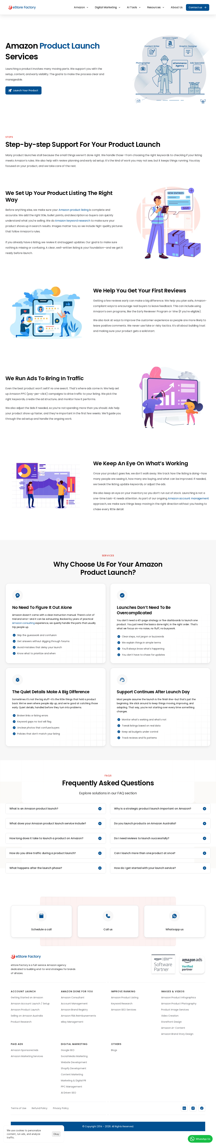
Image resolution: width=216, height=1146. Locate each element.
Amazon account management (188, 498)
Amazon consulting (23, 623)
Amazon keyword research (72, 221)
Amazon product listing (74, 210)
